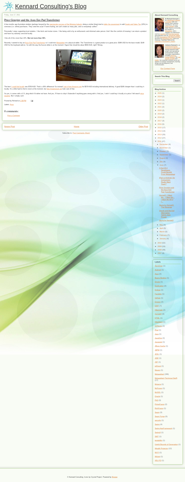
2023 (160, 100)
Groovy (158, 302)
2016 (160, 124)
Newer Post (9, 127)
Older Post (143, 127)
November (164, 148)
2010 (160, 243)
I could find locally (17, 87)
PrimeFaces (159, 404)
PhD (156, 400)
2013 (160, 134)
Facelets (158, 294)
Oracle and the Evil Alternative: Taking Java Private (166, 214)
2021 (160, 107)
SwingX (158, 432)
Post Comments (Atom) (81, 133)
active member (169, 26)
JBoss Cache (160, 346)
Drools (157, 282)
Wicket (157, 457)
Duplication (159, 286)
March (162, 232)
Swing (157, 424)
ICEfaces (158, 326)
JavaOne (163, 34)
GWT (157, 306)
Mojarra (158, 384)
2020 (160, 110)
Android (158, 270)
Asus (12, 104)
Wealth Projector (161, 448)
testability (158, 440)
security (158, 420)
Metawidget (60, 43)
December (164, 144)
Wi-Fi (157, 452)
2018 (160, 117)
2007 (160, 253)
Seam (157, 412)
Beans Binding (160, 278)
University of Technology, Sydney (165, 41)
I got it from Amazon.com (72, 87)
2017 (160, 121)
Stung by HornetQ (166, 220)
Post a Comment (13, 116)
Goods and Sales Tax (133, 24)
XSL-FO (158, 460)
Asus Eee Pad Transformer (35, 43)
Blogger (114, 477)
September (164, 155)
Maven (157, 370)
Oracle (157, 396)
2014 (160, 131)
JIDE (157, 358)
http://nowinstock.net (54, 89)
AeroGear (159, 266)
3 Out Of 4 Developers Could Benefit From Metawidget (167, 171)
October (163, 151)
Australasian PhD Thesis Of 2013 (170, 37)
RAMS (157, 60)
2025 (160, 93)
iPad (156, 330)
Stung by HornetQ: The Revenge (166, 206)
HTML (157, 318)
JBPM (157, 350)
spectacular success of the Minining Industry (65, 24)
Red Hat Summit (174, 34)
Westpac (173, 55)
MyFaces (158, 388)
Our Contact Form (167, 68)
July (161, 162)
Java (157, 334)
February (163, 235)
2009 (160, 246)
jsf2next (158, 366)
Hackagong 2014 (167, 38)
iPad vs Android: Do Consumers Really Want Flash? (167, 181)
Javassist (158, 342)
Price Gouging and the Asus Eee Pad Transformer (32, 20)
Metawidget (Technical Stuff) (166, 378)
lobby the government (112, 24)
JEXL (157, 354)
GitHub (157, 298)
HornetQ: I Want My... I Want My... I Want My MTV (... (167, 198)
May (161, 225)
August (163, 158)
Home (76, 127)
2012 (160, 138)
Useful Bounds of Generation (166, 444)
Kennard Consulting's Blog (51, 6)
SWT (157, 436)
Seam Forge (160, 416)
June (162, 165)
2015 (160, 128)
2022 (160, 103)
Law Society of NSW (172, 57)
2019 (160, 114)
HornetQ (158, 314)
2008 (160, 250)
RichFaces (159, 408)
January (163, 239)
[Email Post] (31, 101)
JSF (156, 362)
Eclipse (157, 290)
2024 (160, 96)
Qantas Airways (170, 57)
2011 (160, 141)
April (162, 228)
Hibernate (159, 310)
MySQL (158, 392)
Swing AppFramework (163, 428)
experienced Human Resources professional (172, 47)
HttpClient (159, 322)
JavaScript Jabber (174, 35)
